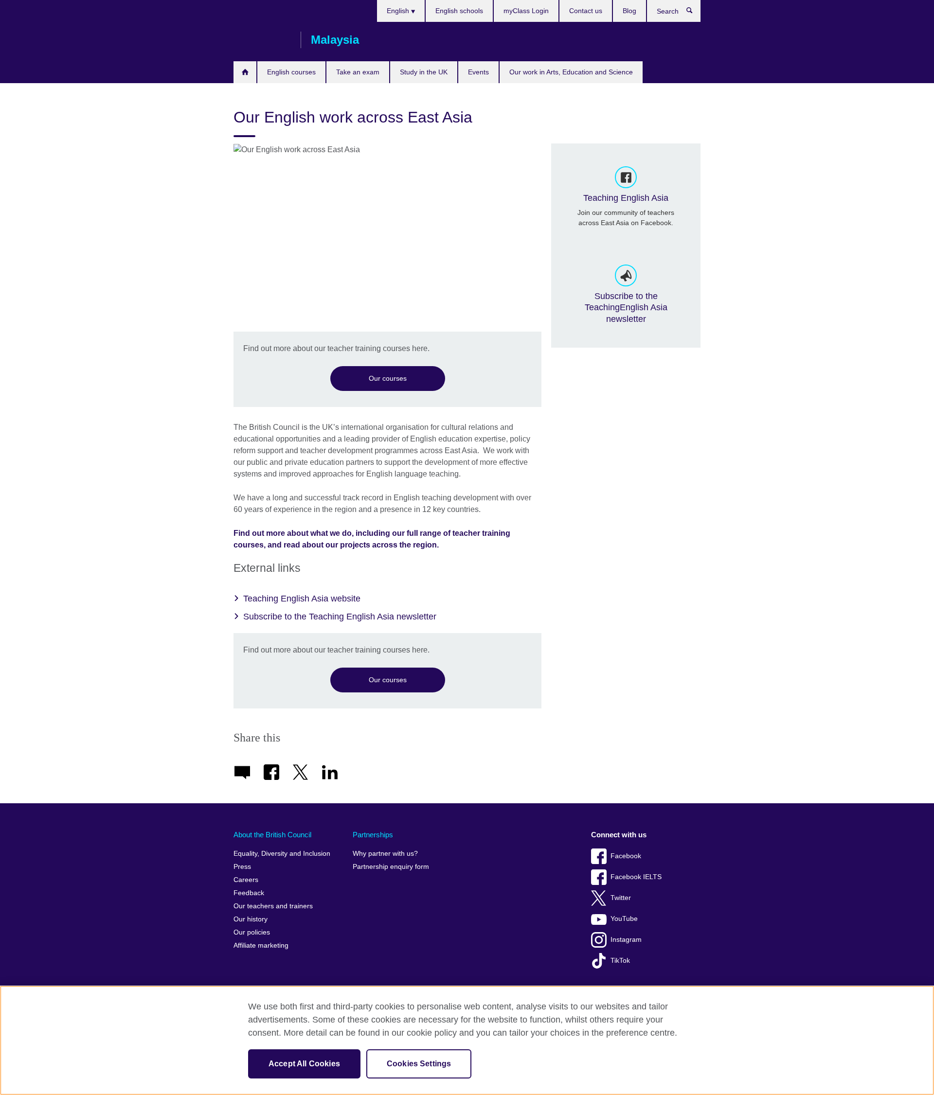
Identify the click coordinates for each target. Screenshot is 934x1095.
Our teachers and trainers (273, 906)
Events (478, 72)
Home (245, 72)
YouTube (624, 918)
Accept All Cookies (304, 1064)
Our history (251, 919)
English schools (459, 11)
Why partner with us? (385, 853)
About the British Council (272, 834)
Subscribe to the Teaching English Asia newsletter (339, 616)
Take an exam (357, 72)
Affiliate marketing (261, 945)
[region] (467, 1040)
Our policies (252, 932)
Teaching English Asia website (301, 598)
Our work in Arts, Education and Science (571, 72)
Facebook (626, 856)
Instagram (626, 939)
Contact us (585, 11)
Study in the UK (424, 72)
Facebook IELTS (636, 877)
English (399, 11)
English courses (291, 72)
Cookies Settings (419, 1064)
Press (242, 866)
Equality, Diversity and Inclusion (282, 853)
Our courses (388, 378)
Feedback (249, 893)
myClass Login (526, 11)
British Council (262, 40)
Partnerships (373, 834)
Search (694, 13)
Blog (629, 11)
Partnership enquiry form (391, 866)
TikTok (620, 960)
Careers (246, 879)
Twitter (621, 897)
